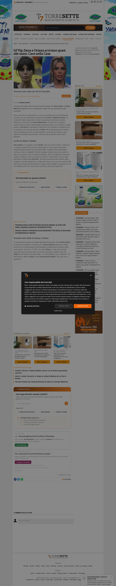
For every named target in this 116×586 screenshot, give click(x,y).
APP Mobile (73, 580)
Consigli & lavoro (40, 573)
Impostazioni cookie (45, 301)
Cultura (43, 566)
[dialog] (58, 293)
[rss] (101, 2)
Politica (38, 566)
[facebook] (92, 2)
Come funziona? (19, 470)
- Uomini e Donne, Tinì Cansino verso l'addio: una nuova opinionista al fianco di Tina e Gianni (88, 229)
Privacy (42, 580)
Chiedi (91, 28)
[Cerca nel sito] (98, 28)
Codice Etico (49, 580)
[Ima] (89, 196)
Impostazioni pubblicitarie (60, 299)
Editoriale (53, 566)
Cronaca (31, 566)
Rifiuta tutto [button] (64, 306)
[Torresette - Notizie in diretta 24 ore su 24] (58, 556)
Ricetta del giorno (62, 573)
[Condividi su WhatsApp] (21, 479)
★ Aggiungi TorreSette (23, 462)
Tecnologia (82, 573)
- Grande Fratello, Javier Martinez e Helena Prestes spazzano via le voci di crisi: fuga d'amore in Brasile (88, 254)
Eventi (32, 573)
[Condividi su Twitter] (18, 479)
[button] (32, 306)
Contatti (37, 580)
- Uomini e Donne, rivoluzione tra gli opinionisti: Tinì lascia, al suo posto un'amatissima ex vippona (88, 264)
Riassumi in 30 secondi (27, 187)
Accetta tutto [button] (82, 306)
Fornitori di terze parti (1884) (62, 292)
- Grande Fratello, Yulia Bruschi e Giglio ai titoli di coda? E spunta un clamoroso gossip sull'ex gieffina (87, 221)
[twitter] (95, 2)
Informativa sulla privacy (60, 301)
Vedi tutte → (67, 333)
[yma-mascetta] (21, 18)
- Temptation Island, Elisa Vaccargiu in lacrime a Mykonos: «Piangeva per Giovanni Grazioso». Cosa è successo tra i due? (88, 245)
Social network (73, 573)
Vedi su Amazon (23, 362)
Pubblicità (66, 580)
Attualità (25, 566)
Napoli (90, 566)
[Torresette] (58, 17)
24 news (60, 566)
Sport (48, 566)
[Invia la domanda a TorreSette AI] (66, 403)
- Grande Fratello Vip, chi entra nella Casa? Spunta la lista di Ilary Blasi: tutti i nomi (88, 237)
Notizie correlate (61, 187)
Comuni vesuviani (69, 566)
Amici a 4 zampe (51, 573)
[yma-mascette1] (95, 18)
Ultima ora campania (81, 566)
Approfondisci (45, 187)
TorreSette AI (30, 580)
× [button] (91, 275)
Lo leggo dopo (66, 96)
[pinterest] (98, 2)
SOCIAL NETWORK (23, 43)
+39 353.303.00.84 (28, 439)
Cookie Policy (58, 580)
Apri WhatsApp (22, 445)
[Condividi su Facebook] (15, 479)
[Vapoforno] (89, 322)
